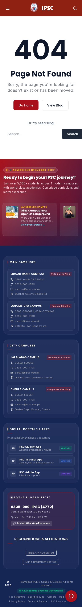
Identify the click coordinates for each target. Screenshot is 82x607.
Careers (51, 596)
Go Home (26, 105)
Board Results (36, 596)
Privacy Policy (17, 601)
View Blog (55, 105)
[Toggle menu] (7, 8)
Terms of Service (38, 601)
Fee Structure (17, 596)
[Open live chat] (71, 596)
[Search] (75, 8)
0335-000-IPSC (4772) (32, 507)
